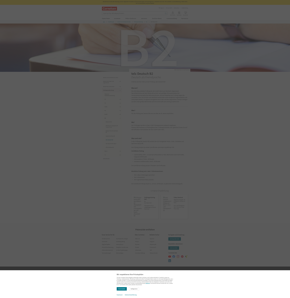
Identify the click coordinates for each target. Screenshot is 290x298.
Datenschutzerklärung (131, 295)
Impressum (120, 295)
